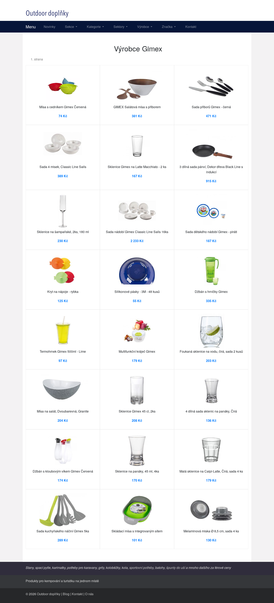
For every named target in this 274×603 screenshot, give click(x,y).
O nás (89, 594)
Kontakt (190, 26)
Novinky (49, 26)
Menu (31, 27)
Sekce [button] (70, 26)
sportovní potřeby (141, 567)
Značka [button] (167, 26)
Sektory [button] (119, 26)
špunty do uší (175, 567)
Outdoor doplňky (48, 594)
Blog (66, 594)
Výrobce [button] (143, 26)
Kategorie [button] (94, 26)
